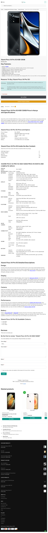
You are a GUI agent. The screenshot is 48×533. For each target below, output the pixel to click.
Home (2, 9)
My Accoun (3, 502)
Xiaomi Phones (21, 9)
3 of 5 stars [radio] (5, 343)
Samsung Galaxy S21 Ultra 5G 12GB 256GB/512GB (9, 413)
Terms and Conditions (5, 507)
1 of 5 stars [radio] (1, 343)
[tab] (2, 106)
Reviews (13, 106)
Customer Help (4, 504)
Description (7, 106)
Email (2, 363)
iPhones (25, 411)
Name (2, 358)
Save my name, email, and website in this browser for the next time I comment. (18, 369)
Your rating (4, 341)
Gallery (2, 106)
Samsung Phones (5, 411)
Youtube (3, 520)
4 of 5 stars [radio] (7, 343)
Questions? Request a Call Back (23, 101)
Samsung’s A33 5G (34, 278)
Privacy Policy (4, 497)
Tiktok (2, 522)
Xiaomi (24, 382)
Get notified (23, 97)
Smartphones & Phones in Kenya (10, 9)
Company (3, 495)
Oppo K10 (16, 312)
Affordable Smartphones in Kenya (27, 380)
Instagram (3, 517)
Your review (4, 345)
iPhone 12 (25, 412)
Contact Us (3, 505)
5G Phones (17, 380)
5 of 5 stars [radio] (9, 343)
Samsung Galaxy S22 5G (29, 306)
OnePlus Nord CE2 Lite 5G (35, 302)
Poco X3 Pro (32, 270)
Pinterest (3, 519)
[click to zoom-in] (23, 33)
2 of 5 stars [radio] (3, 343)
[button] (45, 2)
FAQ (2, 509)
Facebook (3, 513)
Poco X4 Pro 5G (8, 312)
